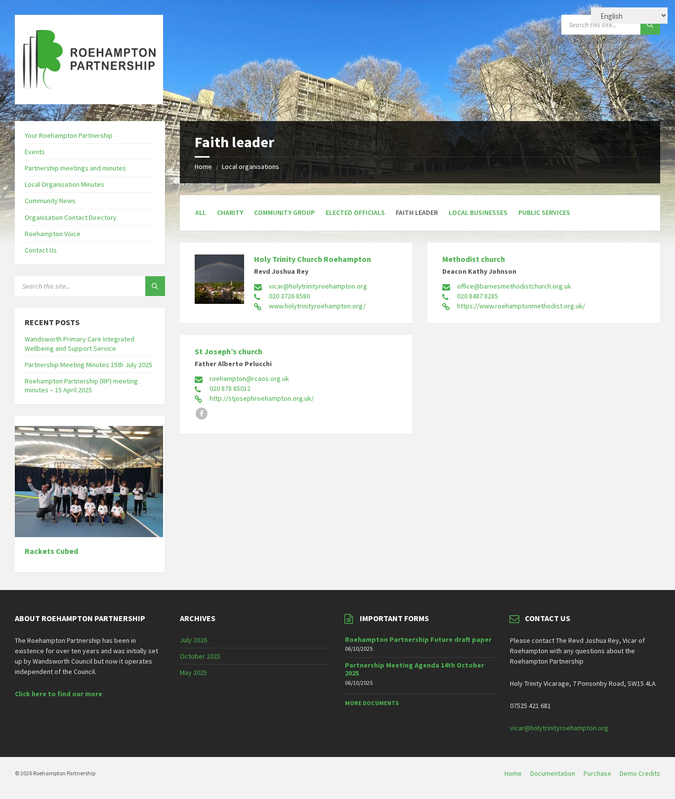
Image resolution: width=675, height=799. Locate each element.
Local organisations (250, 166)
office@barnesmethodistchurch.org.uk (514, 286)
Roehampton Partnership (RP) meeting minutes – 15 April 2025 (81, 385)
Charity (230, 212)
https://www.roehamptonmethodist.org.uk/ (521, 305)
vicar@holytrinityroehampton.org (318, 286)
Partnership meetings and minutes (75, 168)
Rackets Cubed (51, 551)
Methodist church (473, 259)
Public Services (544, 212)
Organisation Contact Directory (71, 217)
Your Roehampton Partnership (69, 135)
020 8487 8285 (477, 296)
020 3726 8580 (289, 296)
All (200, 212)
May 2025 (193, 672)
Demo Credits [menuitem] (640, 773)
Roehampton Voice (53, 233)
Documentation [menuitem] (552, 773)
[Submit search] (650, 25)
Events (35, 151)
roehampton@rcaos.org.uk (249, 378)
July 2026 (193, 639)
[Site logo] (89, 101)
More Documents (372, 703)
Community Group (284, 212)
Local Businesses (478, 212)
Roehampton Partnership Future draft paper (418, 639)
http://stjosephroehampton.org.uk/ (262, 398)
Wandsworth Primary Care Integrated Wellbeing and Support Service (79, 343)
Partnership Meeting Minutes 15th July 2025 (88, 364)
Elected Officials (355, 212)
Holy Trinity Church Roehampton (312, 259)
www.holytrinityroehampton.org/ (317, 305)
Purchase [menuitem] (597, 773)
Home (203, 166)
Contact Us (41, 250)
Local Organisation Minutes (64, 184)
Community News (50, 200)
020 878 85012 (230, 388)
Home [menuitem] (513, 773)
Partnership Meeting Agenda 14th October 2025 (414, 669)
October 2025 (200, 656)
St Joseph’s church (228, 351)
